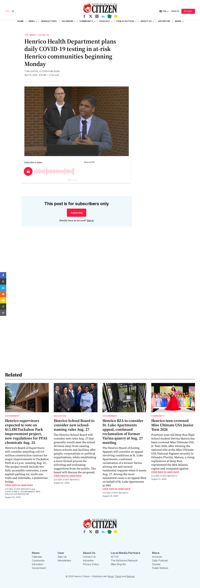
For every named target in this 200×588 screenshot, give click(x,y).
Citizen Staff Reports (18, 489)
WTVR (114, 556)
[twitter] (91, 16)
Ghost (111, 576)
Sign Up (62, 556)
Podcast (105, 21)
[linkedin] (103, 16)
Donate (188, 11)
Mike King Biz (118, 564)
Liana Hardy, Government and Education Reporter (22, 492)
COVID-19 (44, 35)
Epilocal (130, 576)
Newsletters (49, 21)
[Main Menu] (7, 11)
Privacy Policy (91, 564)
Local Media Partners (125, 553)
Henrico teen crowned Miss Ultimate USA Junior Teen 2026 (172, 425)
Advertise (164, 21)
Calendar (67, 21)
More (178, 21)
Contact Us (89, 556)
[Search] (13, 11)
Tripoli (118, 576)
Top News (30, 35)
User (61, 553)
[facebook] (84, 16)
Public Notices (125, 21)
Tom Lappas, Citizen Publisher (42, 71)
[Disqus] (76, 274)
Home (20, 21)
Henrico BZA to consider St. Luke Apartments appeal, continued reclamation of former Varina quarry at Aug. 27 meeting (122, 431)
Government (12, 416)
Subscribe (76, 212)
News (32, 21)
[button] (3, 275)
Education (60, 416)
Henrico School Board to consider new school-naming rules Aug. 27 (74, 425)
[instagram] (97, 16)
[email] (115, 16)
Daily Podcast (160, 560)
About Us (146, 21)
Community (86, 21)
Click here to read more (19, 485)
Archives (157, 556)
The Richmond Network (124, 560)
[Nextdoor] (109, 16)
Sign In (175, 11)
